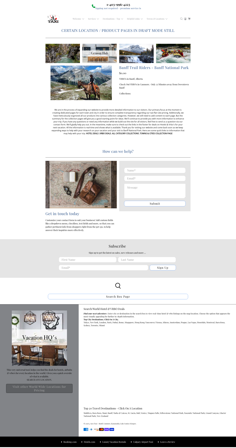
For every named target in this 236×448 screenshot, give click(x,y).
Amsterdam (175, 322)
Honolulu (201, 322)
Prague (184, 322)
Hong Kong (140, 322)
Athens (166, 322)
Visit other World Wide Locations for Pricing (39, 388)
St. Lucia (131, 413)
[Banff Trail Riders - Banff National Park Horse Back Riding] (81, 83)
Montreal (210, 322)
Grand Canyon (212, 413)
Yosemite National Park (194, 413)
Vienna (158, 322)
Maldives (87, 413)
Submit (155, 203)
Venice (144, 413)
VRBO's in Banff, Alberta (131, 78)
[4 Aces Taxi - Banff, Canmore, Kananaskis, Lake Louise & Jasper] (53, 19)
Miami (102, 325)
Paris (109, 322)
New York (94, 322)
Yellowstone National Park (171, 413)
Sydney (87, 325)
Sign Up (162, 267)
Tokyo (86, 322)
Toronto (94, 325)
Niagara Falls (153, 413)
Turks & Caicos (120, 413)
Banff (110, 413)
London (102, 322)
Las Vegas (192, 322)
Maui (104, 413)
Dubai (115, 322)
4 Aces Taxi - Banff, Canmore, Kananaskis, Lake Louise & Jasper (112, 424)
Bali (138, 413)
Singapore (129, 322)
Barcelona (220, 322)
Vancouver (150, 322)
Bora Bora (96, 413)
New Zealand (102, 416)
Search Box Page (118, 296)
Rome (121, 322)
